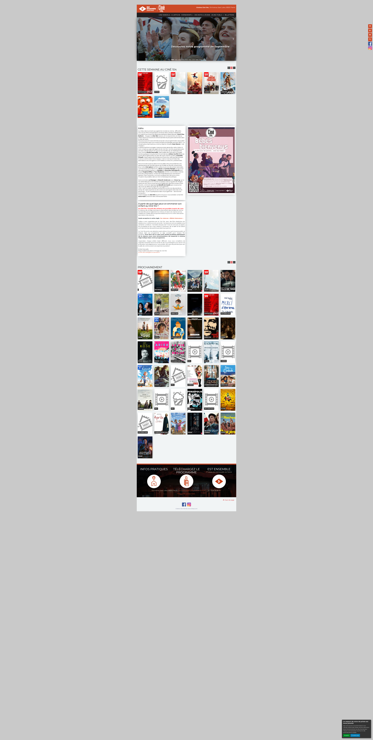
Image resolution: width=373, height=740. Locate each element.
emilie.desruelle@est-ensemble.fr (149, 252)
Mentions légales (184, 490)
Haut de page (229, 500)
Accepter (346, 735)
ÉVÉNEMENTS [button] (186, 15)
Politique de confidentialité (186, 494)
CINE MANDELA (164, 15)
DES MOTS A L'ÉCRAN (202, 15)
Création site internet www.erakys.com (186, 508)
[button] (139, 39)
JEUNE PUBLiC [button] (216, 15)
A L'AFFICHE (175, 15)
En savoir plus (355, 735)
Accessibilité (195, 490)
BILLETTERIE (229, 15)
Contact (203, 490)
